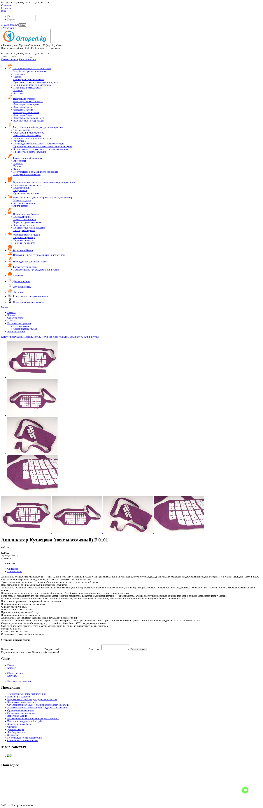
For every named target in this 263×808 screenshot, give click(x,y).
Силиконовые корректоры (27, 185)
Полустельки (20, 190)
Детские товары (21, 281)
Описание (12, 568)
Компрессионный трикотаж (27, 158)
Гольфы (17, 166)
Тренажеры (19, 74)
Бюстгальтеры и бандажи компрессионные (35, 171)
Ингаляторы (19, 141)
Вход (3, 10)
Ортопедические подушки (26, 234)
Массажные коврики (24, 203)
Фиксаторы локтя (22, 107)
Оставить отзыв (138, 649)
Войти (22, 25)
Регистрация (9, 28)
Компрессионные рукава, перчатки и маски (36, 269)
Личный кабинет (16, 331)
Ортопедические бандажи (26, 214)
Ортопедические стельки (26, 193)
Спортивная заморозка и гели (28, 302)
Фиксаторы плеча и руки (26, 104)
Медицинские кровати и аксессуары (32, 85)
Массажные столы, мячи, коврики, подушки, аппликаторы (43, 197)
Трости (17, 76)
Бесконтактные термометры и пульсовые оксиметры (40, 149)
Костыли (18, 90)
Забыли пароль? (9, 25)
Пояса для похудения (24, 230)
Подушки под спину (24, 237)
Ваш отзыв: (95, 649)
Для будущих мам (21, 287)
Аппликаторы (20, 206)
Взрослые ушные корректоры (28, 120)
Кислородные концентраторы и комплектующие (38, 143)
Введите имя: (8, 649)
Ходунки (18, 93)
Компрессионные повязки (26, 174)
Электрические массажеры (27, 135)
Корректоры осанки (23, 225)
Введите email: (52, 649)
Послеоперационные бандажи (29, 227)
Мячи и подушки (22, 200)
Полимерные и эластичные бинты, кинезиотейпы (38, 255)
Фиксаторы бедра (22, 115)
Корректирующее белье (24, 267)
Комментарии (14, 571)
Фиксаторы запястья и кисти (28, 101)
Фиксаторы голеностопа (26, 112)
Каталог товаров (9, 59)
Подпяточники (21, 187)
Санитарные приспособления (28, 79)
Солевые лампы (21, 130)
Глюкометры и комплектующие (29, 152)
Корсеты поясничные (24, 219)
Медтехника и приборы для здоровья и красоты (37, 127)
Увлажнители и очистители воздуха (32, 138)
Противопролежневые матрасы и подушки (35, 82)
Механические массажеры (27, 87)
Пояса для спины (22, 216)
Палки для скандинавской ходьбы (30, 261)
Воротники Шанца (22, 250)
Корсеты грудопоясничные (27, 222)
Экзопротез (18, 292)
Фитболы (17, 275)
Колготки (18, 163)
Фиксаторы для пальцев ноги (28, 118)
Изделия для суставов (24, 98)
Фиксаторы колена (23, 109)
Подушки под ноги (23, 240)
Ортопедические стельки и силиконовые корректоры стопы (43, 182)
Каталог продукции (11, 336)
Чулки (16, 169)
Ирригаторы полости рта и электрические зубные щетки (42, 146)
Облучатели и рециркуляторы (28, 132)
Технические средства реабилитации (31, 68)
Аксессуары (19, 161)
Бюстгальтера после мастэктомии (30, 296)
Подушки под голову (24, 243)
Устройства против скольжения (29, 71)
